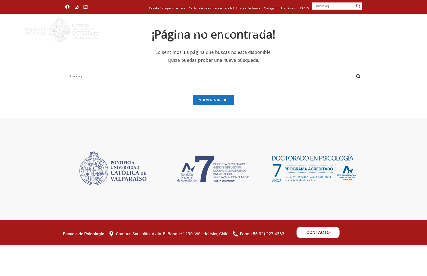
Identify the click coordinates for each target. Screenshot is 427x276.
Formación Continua (284, 35)
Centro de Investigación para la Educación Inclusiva (224, 8)
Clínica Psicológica (314, 35)
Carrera (226, 33)
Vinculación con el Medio (345, 35)
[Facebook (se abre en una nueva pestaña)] (68, 6)
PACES (304, 8)
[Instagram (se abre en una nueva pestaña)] (76, 6)
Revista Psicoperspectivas (167, 8)
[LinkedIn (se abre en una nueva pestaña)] (85, 6)
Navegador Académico (280, 8)
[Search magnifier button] (358, 5)
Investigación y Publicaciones (383, 35)
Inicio (177, 33)
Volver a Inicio (213, 100)
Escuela (198, 33)
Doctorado (257, 33)
